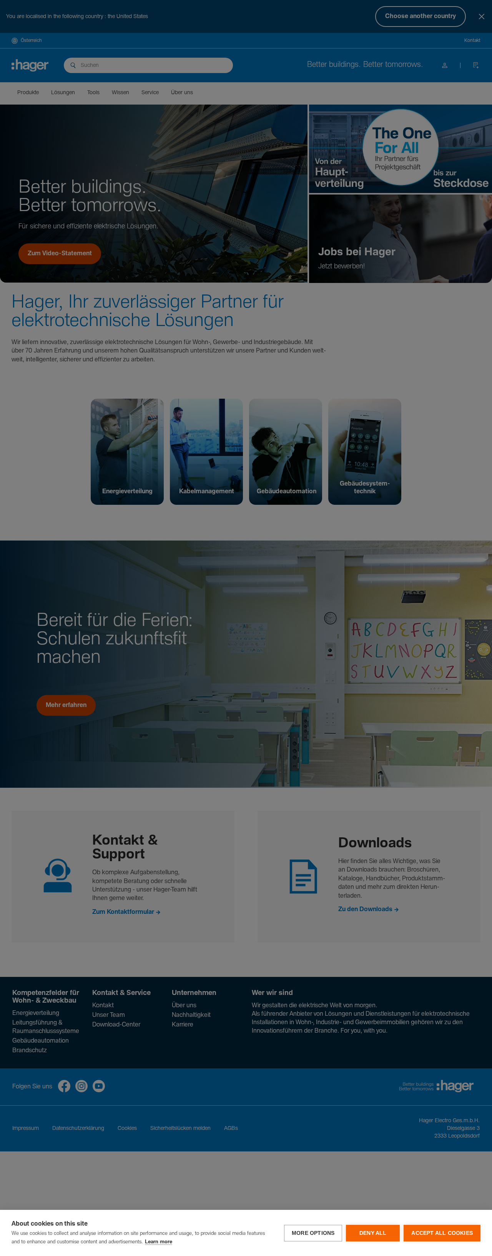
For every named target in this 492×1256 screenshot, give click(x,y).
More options (313, 1233)
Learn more (158, 1241)
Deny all (373, 1233)
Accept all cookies (442, 1233)
